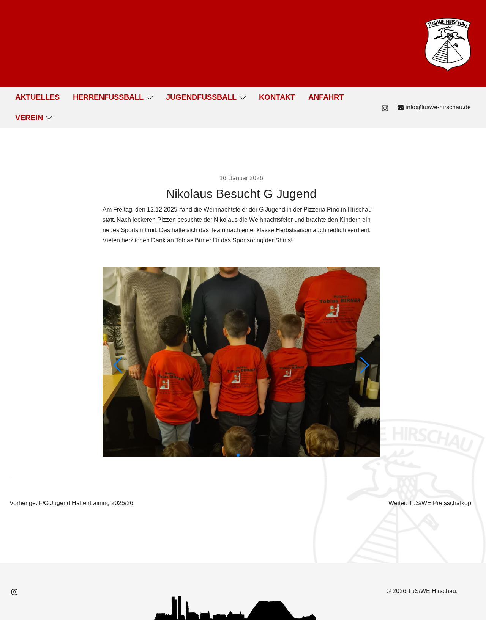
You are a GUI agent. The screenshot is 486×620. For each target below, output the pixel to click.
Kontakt (277, 97)
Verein (29, 117)
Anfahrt (326, 97)
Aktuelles (37, 97)
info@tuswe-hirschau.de (438, 107)
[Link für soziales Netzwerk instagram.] (385, 107)
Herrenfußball (108, 97)
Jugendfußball (201, 97)
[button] (238, 455)
